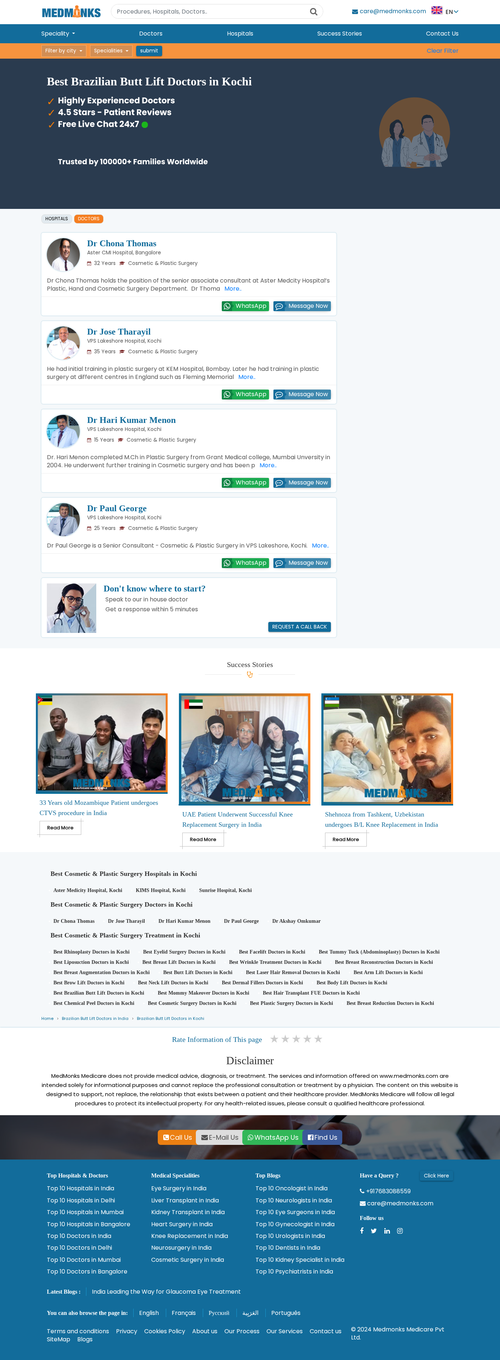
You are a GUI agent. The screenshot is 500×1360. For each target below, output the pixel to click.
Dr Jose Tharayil (119, 331)
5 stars (318, 1039)
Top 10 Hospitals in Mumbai (85, 1212)
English (149, 1313)
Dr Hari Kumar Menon (131, 420)
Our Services (284, 1331)
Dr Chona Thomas (121, 243)
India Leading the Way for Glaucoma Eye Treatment (166, 1291)
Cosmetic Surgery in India (187, 1260)
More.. (231, 288)
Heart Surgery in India (182, 1224)
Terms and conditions (78, 1331)
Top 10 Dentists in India (287, 1248)
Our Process (242, 1331)
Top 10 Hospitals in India (80, 1188)
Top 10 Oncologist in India (291, 1188)
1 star (274, 1039)
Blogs (85, 1339)
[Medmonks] (71, 11)
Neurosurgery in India (181, 1248)
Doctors (151, 33)
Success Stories (339, 33)
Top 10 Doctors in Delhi (79, 1248)
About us (204, 1331)
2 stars (285, 1039)
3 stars (296, 1039)
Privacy (126, 1331)
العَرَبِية (250, 1313)
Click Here (436, 1175)
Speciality (56, 33)
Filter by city (60, 50)
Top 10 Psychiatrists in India (294, 1272)
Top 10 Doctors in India (79, 1236)
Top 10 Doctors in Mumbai (84, 1260)
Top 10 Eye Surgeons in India (295, 1212)
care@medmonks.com (399, 1203)
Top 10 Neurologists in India (293, 1201)
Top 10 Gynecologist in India (295, 1224)
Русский (219, 1313)
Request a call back (299, 626)
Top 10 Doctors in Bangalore (87, 1272)
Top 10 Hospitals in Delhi (81, 1201)
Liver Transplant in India (185, 1201)
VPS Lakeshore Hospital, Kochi (124, 340)
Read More (60, 827)
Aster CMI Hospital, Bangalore (124, 252)
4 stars (307, 1039)
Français (184, 1313)
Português (286, 1313)
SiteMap (58, 1339)
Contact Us (442, 33)
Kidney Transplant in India (188, 1212)
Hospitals (240, 33)
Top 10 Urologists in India (290, 1236)
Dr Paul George (117, 508)
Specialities (108, 50)
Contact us (326, 1331)
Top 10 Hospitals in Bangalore (88, 1224)
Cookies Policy (164, 1331)
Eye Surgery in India (178, 1188)
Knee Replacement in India (189, 1236)
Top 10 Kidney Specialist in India (299, 1260)
